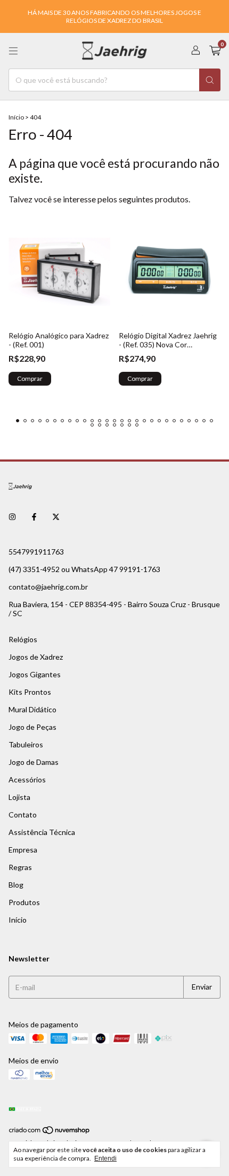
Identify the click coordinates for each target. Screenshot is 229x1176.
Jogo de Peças (32, 726)
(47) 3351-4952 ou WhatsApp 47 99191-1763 (84, 569)
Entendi (105, 1158)
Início (16, 117)
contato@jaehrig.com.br (48, 586)
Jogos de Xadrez (36, 656)
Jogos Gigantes (35, 674)
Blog (16, 884)
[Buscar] (209, 80)
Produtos (24, 902)
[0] (214, 51)
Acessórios (27, 779)
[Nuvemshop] (50, 1132)
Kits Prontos (30, 691)
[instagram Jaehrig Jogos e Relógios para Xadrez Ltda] (12, 517)
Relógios (23, 639)
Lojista (19, 797)
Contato (23, 814)
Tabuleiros (26, 744)
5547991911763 (36, 551)
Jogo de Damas (34, 761)
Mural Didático (32, 709)
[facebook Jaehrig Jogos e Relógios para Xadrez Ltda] (34, 517)
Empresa (23, 849)
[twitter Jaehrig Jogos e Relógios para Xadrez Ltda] (56, 517)
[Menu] (13, 51)
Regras (20, 867)
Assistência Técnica (42, 832)
